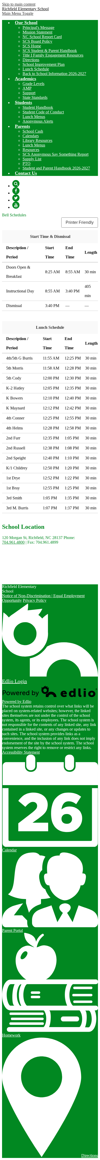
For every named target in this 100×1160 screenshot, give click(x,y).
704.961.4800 (13, 542)
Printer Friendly (80, 222)
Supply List (32, 159)
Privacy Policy (34, 600)
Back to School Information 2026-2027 (54, 73)
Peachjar (19, 578)
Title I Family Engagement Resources (53, 55)
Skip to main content (18, 4)
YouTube (15, 205)
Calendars (31, 136)
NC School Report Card (42, 37)
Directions (31, 60)
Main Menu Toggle (17, 13)
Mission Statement (37, 32)
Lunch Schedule (36, 69)
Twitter (15, 198)
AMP (27, 88)
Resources (31, 149)
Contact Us (21, 568)
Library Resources (37, 140)
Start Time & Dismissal (50, 236)
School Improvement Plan (44, 64)
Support (29, 93)
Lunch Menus (34, 116)
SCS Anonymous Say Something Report (55, 154)
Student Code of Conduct (43, 112)
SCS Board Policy (37, 41)
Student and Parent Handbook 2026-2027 (56, 168)
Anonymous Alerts (38, 121)
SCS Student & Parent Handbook (50, 50)
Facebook (15, 190)
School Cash (33, 131)
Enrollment (21, 573)
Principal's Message (38, 27)
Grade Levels (33, 83)
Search (15, 183)
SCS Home (32, 46)
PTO (27, 163)
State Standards (35, 97)
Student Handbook (38, 107)
